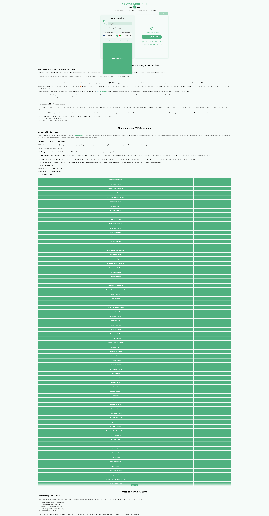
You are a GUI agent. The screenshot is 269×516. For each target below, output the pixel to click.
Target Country (125, 32)
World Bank (102, 91)
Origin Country (109, 32)
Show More (134, 485)
